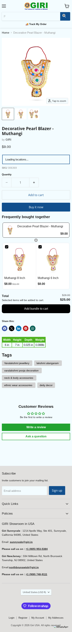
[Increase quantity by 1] (34, 182)
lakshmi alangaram (48, 363)
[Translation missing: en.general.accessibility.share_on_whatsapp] (32, 328)
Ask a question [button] (36, 436)
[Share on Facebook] (4, 328)
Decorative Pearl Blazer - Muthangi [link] (40, 226)
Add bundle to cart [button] (36, 308)
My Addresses (56, 617)
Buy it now (36, 207)
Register (22, 617)
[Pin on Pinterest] (25, 328)
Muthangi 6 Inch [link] (48, 278)
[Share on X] (11, 328)
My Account (37, 617)
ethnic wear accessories (18, 385)
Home (5, 32)
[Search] (65, 16)
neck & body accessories (18, 377)
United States (34, 592)
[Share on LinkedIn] (18, 328)
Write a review (36, 427)
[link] (10, 230)
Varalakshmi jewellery (16, 363)
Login (11, 617)
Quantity (6, 174)
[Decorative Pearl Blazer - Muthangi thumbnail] (8, 114)
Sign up (57, 490)
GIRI (8, 139)
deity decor (46, 385)
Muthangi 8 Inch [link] (14, 278)
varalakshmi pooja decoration (21, 370)
